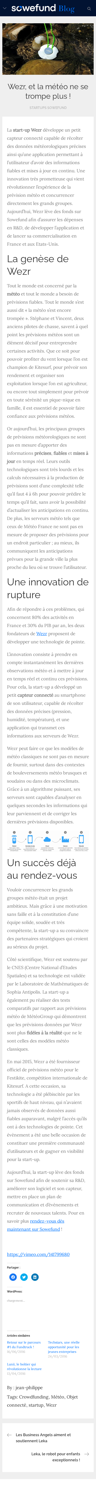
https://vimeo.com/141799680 (38, 1254)
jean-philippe (29, 1387)
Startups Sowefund (48, 108)
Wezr (41, 633)
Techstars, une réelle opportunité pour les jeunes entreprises (64, 1347)
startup (36, 1405)
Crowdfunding (33, 1397)
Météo (57, 1397)
